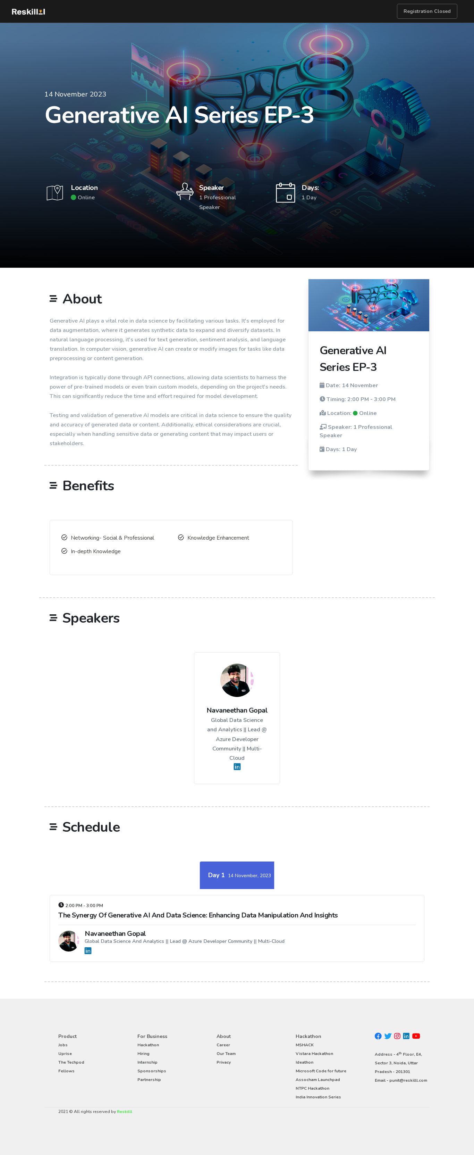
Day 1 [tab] (239, 875)
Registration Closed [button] (427, 11)
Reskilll (124, 1111)
